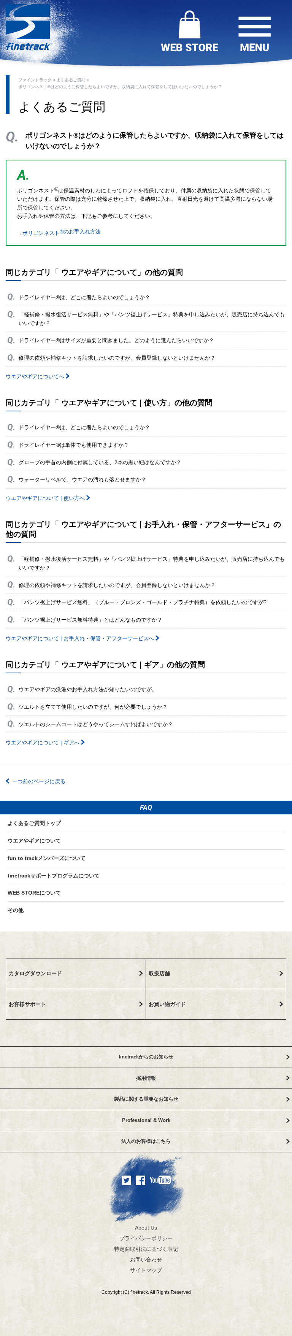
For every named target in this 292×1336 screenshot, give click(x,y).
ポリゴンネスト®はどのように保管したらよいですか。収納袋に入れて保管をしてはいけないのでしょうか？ (120, 86)
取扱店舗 (159, 973)
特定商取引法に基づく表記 (146, 1249)
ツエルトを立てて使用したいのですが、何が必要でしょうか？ (93, 707)
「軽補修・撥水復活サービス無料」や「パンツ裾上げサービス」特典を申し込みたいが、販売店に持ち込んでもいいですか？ (152, 318)
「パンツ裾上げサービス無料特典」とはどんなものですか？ (90, 620)
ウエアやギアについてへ (36, 376)
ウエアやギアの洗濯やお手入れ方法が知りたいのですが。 (88, 689)
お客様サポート (27, 1004)
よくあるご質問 (71, 80)
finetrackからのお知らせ (146, 1057)
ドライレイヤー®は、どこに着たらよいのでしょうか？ (84, 297)
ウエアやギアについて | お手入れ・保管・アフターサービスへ (81, 638)
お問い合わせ (146, 1260)
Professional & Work (146, 1120)
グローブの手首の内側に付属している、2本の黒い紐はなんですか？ (100, 462)
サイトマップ (146, 1270)
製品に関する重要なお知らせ (146, 1099)
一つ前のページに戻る (38, 781)
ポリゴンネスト (61, 232)
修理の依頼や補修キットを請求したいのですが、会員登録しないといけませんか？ (117, 358)
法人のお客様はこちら (146, 1141)
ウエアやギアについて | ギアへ (43, 742)
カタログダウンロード (35, 973)
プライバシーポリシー (146, 1238)
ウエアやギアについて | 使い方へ (46, 498)
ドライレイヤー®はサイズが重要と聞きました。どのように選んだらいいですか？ (116, 340)
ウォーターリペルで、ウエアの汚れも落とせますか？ (82, 479)
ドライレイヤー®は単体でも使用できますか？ (74, 445)
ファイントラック (35, 80)
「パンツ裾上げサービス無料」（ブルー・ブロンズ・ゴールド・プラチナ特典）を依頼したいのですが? (143, 602)
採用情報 (146, 1078)
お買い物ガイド (167, 1004)
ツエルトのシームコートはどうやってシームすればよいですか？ (96, 724)
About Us (146, 1228)
